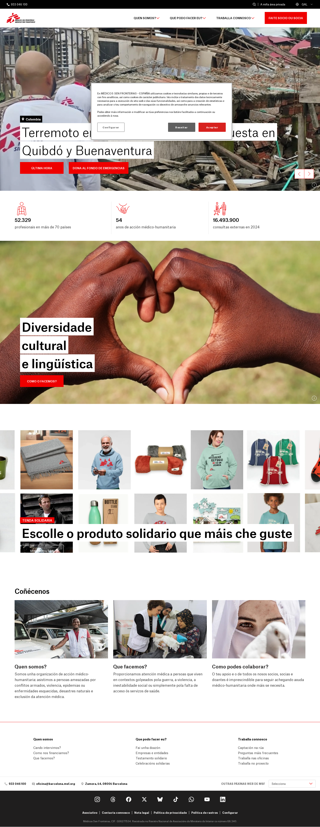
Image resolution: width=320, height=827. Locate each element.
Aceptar (212, 127)
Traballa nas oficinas (253, 758)
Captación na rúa (251, 747)
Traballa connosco (233, 18)
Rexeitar (181, 127)
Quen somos (43, 739)
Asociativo (89, 812)
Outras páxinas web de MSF (243, 783)
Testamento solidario (151, 758)
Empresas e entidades (152, 752)
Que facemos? (44, 758)
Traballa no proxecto (253, 763)
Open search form (254, 4)
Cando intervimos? (47, 747)
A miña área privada (272, 4)
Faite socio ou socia (286, 18)
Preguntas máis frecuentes (258, 752)
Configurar (230, 812)
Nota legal (141, 812)
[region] (161, 111)
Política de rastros (204, 812)
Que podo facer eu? (186, 18)
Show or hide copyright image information (314, 185)
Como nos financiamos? (51, 752)
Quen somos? (145, 18)
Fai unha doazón (148, 747)
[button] (42, 168)
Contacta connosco (116, 812)
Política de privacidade (170, 812)
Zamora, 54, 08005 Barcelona (106, 783)
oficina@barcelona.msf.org (55, 783)
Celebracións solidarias (153, 763)
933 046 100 (19, 4)
